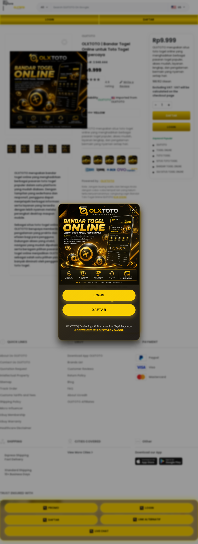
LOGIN (99, 295)
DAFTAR (99, 309)
